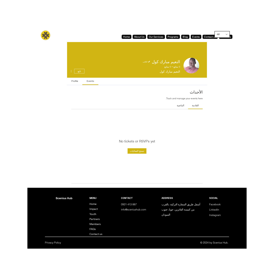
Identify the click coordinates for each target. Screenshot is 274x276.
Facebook (215, 204)
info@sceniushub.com (133, 209)
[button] (139, 37)
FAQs (92, 229)
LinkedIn (214, 209)
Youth (92, 214)
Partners (94, 219)
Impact (93, 209)
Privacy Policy (53, 242)
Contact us (95, 234)
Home (92, 204)
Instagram (215, 215)
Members (95, 224)
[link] (195, 105)
